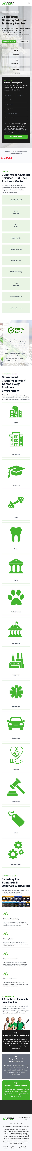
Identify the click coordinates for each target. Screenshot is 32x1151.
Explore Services (23, 41)
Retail (16, 833)
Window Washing (16, 272)
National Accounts (16, 308)
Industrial (16, 675)
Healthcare (16, 706)
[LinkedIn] (21, 1123)
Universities (16, 486)
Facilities (21, 1117)
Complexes (16, 454)
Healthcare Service (16, 296)
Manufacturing (16, 864)
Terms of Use (24, 130)
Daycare (16, 769)
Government (16, 643)
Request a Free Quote (9, 41)
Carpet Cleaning (16, 238)
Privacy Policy (9, 132)
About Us (27, 1117)
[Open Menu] (29, 3)
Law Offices (16, 801)
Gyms (16, 517)
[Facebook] (11, 1123)
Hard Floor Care (16, 260)
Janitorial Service (16, 200)
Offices (16, 422)
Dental (16, 549)
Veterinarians (16, 612)
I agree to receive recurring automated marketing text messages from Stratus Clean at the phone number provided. (16, 125)
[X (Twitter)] (17, 1123)
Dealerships (16, 738)
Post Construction (16, 249)
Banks (16, 580)
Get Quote (27, 1120)
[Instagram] (14, 1123)
